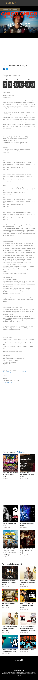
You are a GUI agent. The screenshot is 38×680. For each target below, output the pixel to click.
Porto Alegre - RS (7, 382)
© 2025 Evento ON (19, 670)
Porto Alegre (22, 451)
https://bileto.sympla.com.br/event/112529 (14, 372)
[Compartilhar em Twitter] (7, 69)
